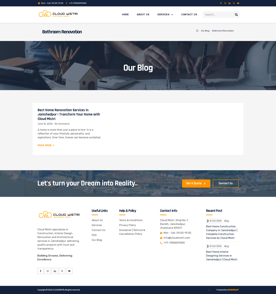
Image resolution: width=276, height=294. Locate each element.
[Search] (236, 14)
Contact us (189, 14)
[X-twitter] (234, 3)
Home (125, 14)
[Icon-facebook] (221, 3)
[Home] (197, 31)
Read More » (46, 145)
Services (163, 14)
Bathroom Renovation (223, 31)
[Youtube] (238, 3)
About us (143, 14)
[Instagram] (225, 3)
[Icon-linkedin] (229, 3)
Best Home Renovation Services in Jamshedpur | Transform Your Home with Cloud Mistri (69, 114)
